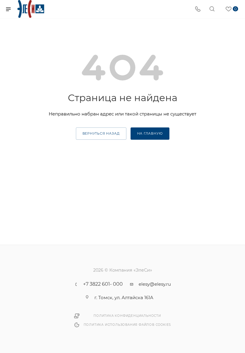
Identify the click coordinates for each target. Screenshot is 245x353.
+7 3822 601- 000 (103, 284)
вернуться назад (101, 133)
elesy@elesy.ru (155, 284)
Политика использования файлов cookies (127, 325)
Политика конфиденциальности (127, 316)
